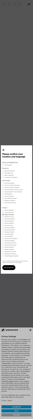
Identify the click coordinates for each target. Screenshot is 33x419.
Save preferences (9, 267)
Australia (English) (9, 183)
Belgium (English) (9, 214)
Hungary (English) (9, 232)
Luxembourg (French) (10, 243)
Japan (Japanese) (9, 196)
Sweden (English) (9, 249)
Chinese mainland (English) (11, 187)
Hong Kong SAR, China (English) (13, 191)
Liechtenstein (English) (10, 238)
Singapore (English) (9, 200)
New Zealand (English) (10, 198)
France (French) (8, 225)
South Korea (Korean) (10, 202)
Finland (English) (9, 223)
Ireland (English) (8, 234)
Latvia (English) (8, 236)
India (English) (8, 194)
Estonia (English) (9, 221)
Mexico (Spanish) (9, 175)
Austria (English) (9, 210)
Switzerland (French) (10, 251)
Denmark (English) (9, 219)
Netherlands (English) (10, 245)
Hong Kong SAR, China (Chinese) (13, 189)
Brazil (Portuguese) (9, 171)
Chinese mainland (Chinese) (12, 185)
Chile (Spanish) (8, 173)
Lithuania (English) (9, 240)
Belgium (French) (9, 216)
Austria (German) (9, 212)
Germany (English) (9, 227)
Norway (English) (9, 247)
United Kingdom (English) (11, 256)
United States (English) (10, 177)
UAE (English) (8, 165)
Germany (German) (9, 229)
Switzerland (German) (10, 253)
